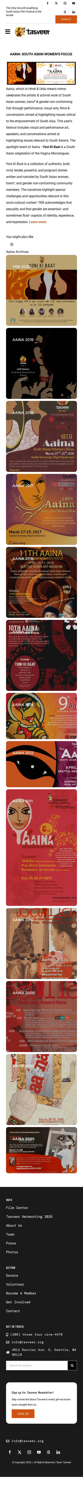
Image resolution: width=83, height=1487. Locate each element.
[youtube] (73, 3)
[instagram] (65, 3)
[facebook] (47, 3)
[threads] (65, 12)
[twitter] (56, 3)
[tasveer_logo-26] (32, 31)
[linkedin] (73, 12)
